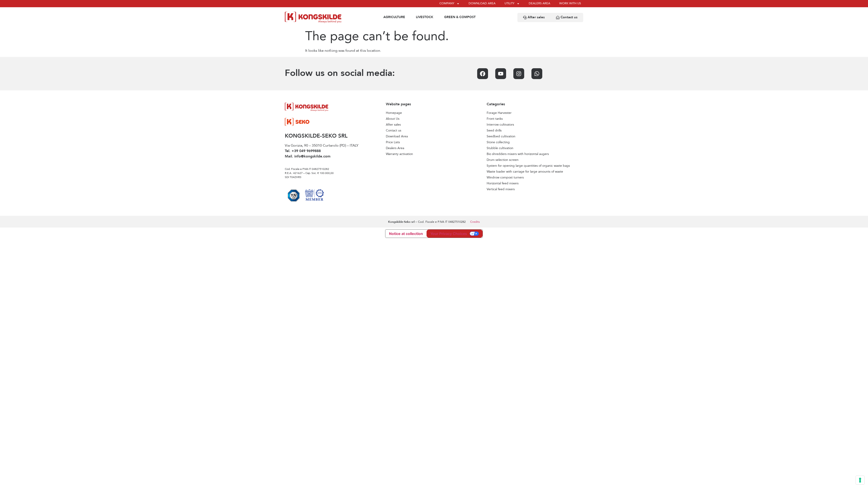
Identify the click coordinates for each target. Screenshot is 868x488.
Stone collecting (498, 142)
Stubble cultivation (500, 148)
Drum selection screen (503, 160)
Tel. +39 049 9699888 (303, 151)
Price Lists (393, 142)
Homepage (394, 113)
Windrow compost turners (505, 177)
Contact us (393, 130)
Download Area (397, 136)
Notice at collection (406, 233)
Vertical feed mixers (501, 189)
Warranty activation (399, 154)
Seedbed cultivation (501, 136)
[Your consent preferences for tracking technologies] (860, 480)
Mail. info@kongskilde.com (307, 156)
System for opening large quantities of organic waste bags (528, 165)
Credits (475, 222)
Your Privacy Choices (448, 233)
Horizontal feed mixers (503, 183)
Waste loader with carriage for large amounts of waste (525, 171)
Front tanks (495, 118)
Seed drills (494, 130)
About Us (392, 118)
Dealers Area (395, 148)
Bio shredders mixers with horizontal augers (518, 154)
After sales (393, 124)
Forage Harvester (499, 113)
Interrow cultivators (500, 124)
